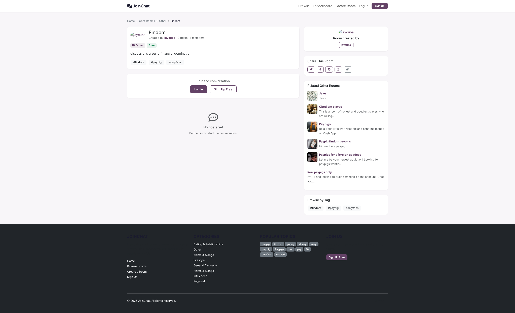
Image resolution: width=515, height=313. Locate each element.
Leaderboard (322, 6)
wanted (280, 254)
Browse (304, 6)
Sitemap (379, 301)
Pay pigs (325, 124)
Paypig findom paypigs (335, 141)
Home (131, 21)
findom (278, 244)
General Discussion (206, 265)
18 (307, 249)
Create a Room (137, 271)
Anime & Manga (204, 255)
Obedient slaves (330, 106)
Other (162, 21)
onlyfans (267, 254)
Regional (199, 281)
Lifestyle (199, 260)
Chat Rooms (147, 21)
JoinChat (141, 6)
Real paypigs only (319, 172)
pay (299, 249)
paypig (266, 244)
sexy (313, 244)
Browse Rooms (136, 266)
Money (302, 244)
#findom (138, 62)
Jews (323, 93)
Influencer (200, 276)
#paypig (156, 62)
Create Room (346, 6)
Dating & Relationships (208, 244)
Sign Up (379, 5)
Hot (290, 249)
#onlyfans (175, 62)
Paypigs (279, 249)
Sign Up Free (223, 89)
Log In (363, 6)
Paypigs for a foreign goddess (340, 154)
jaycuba (169, 37)
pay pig (266, 249)
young (290, 244)
